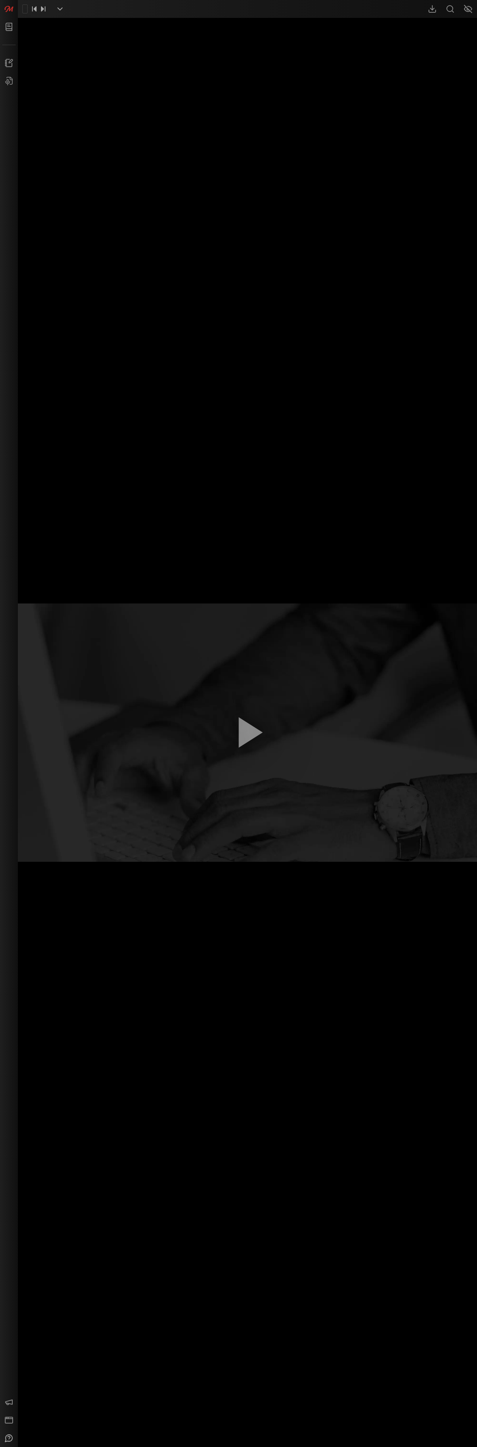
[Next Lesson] (43, 8)
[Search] (450, 9)
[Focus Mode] (468, 9)
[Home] (9, 9)
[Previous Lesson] (34, 8)
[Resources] (432, 9)
